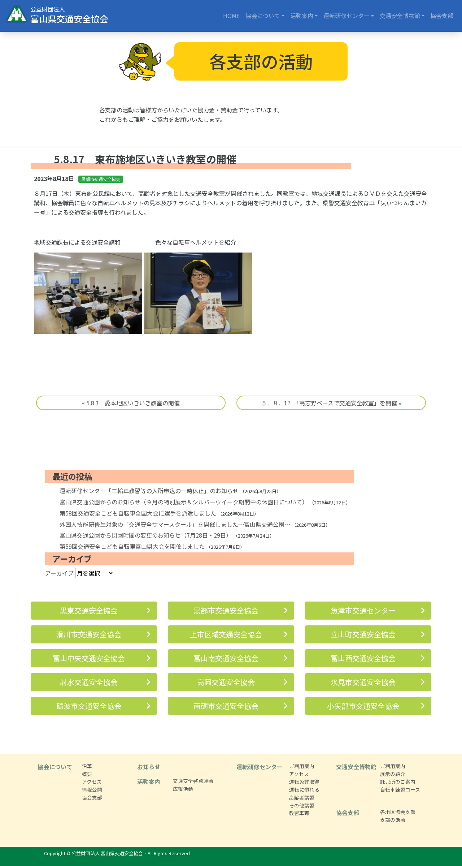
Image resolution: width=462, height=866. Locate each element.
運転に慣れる (304, 789)
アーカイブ (59, 573)
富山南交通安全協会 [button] (225, 658)
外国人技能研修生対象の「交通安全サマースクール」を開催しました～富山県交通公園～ (175, 524)
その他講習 (301, 805)
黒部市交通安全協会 (100, 179)
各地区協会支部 (397, 811)
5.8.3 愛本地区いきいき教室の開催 (133, 402)
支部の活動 (392, 819)
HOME (231, 15)
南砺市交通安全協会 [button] (225, 706)
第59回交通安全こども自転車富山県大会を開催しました (132, 546)
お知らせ (148, 766)
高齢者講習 (301, 797)
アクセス (92, 781)
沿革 (87, 766)
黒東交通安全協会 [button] (89, 610)
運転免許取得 (304, 781)
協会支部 (441, 15)
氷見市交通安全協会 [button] (363, 682)
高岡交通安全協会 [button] (226, 682)
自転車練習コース (400, 789)
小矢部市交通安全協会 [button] (363, 706)
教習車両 (299, 813)
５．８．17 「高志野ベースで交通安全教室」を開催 (329, 402)
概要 (87, 773)
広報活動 (183, 788)
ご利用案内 (301, 766)
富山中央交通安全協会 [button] (89, 658)
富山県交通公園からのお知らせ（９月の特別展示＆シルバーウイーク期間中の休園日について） (184, 501)
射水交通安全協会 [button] (89, 682)
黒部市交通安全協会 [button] (225, 610)
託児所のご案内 (397, 781)
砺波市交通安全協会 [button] (88, 706)
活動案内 (301, 15)
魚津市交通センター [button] (363, 610)
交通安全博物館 (400, 15)
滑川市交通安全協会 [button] (88, 634)
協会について (262, 15)
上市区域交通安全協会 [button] (226, 634)
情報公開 (92, 789)
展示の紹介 (392, 773)
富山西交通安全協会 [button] (363, 658)
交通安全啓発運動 (193, 780)
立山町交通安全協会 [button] (363, 634)
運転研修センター (346, 15)
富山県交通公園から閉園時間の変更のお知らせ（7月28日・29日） (146, 535)
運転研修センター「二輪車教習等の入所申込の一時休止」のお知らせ (149, 490)
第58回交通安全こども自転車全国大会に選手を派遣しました (138, 513)
